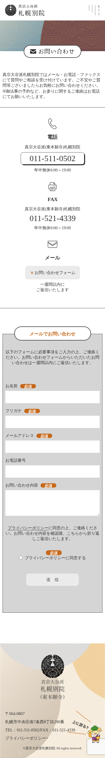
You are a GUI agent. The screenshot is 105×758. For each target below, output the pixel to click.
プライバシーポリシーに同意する (55, 558)
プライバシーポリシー (28, 528)
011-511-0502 (52, 158)
